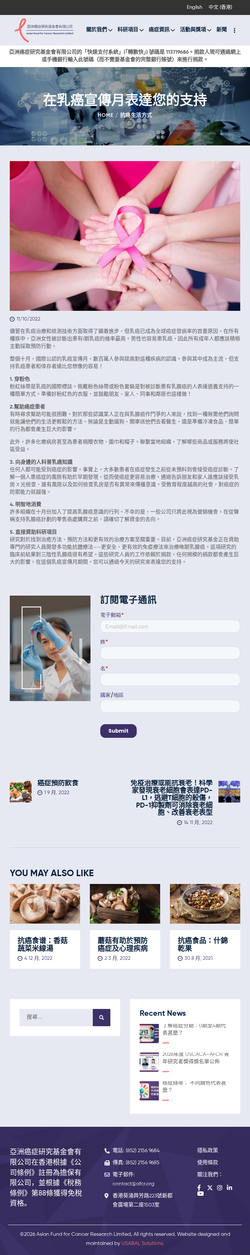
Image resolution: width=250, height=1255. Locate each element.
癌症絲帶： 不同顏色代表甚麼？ (194, 1087)
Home (105, 115)
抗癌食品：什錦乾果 (203, 944)
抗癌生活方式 (136, 115)
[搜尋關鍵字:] (65, 1017)
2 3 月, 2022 (117, 958)
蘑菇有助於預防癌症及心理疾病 (123, 944)
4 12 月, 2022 (38, 958)
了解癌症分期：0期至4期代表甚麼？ (194, 1029)
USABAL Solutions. (142, 1243)
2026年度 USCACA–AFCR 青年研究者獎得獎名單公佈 (195, 1058)
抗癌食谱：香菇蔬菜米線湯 (43, 944)
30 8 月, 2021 (199, 958)
